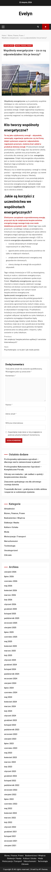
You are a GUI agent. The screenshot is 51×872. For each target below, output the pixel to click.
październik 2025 (11, 618)
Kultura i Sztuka (11, 527)
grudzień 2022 (10, 776)
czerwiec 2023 (10, 748)
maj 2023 (8, 753)
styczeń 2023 (10, 771)
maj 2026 (8, 586)
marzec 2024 (10, 706)
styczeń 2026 (10, 604)
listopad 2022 (10, 780)
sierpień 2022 (10, 794)
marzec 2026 (10, 595)
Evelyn (25, 13)
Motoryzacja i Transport (15, 536)
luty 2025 (8, 655)
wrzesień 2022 (10, 790)
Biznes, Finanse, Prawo (24, 45)
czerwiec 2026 (10, 581)
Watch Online (45, 27)
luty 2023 (8, 767)
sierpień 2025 (10, 627)
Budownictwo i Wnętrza (14, 518)
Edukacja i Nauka (11, 523)
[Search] (38, 26)
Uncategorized (11, 550)
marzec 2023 (10, 762)
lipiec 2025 (9, 632)
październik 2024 (11, 674)
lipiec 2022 (9, 799)
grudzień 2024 (10, 665)
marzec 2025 (10, 651)
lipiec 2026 (9, 576)
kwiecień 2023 (10, 757)
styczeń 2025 (10, 660)
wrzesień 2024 (10, 678)
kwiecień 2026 (10, 590)
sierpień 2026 (10, 572)
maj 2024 (8, 697)
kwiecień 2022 (10, 813)
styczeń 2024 (10, 716)
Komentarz (10, 376)
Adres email (10, 414)
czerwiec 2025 (10, 637)
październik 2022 (11, 785)
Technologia (9, 546)
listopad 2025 (10, 613)
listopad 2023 (10, 725)
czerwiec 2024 (10, 692)
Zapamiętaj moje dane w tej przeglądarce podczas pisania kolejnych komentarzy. (25, 433)
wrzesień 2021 (10, 841)
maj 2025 (8, 641)
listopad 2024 (10, 669)
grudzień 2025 (10, 609)
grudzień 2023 (10, 720)
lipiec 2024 (9, 688)
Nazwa (8, 405)
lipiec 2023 (9, 743)
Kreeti (33, 869)
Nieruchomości (11, 541)
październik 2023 (11, 729)
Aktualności (9, 45)
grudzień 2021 (10, 831)
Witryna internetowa (14, 423)
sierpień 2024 (10, 683)
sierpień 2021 (10, 845)
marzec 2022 (10, 818)
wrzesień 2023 (10, 734)
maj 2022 (8, 808)
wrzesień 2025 (10, 623)
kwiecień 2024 (10, 702)
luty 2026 (8, 600)
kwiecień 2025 (10, 646)
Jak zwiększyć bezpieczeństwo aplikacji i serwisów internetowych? (25, 339)
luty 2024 (8, 711)
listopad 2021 (10, 836)
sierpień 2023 (10, 739)
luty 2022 (8, 822)
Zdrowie (8, 555)
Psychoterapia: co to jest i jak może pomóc (21, 348)
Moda (6, 532)
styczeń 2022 (10, 827)
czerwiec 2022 (10, 804)
